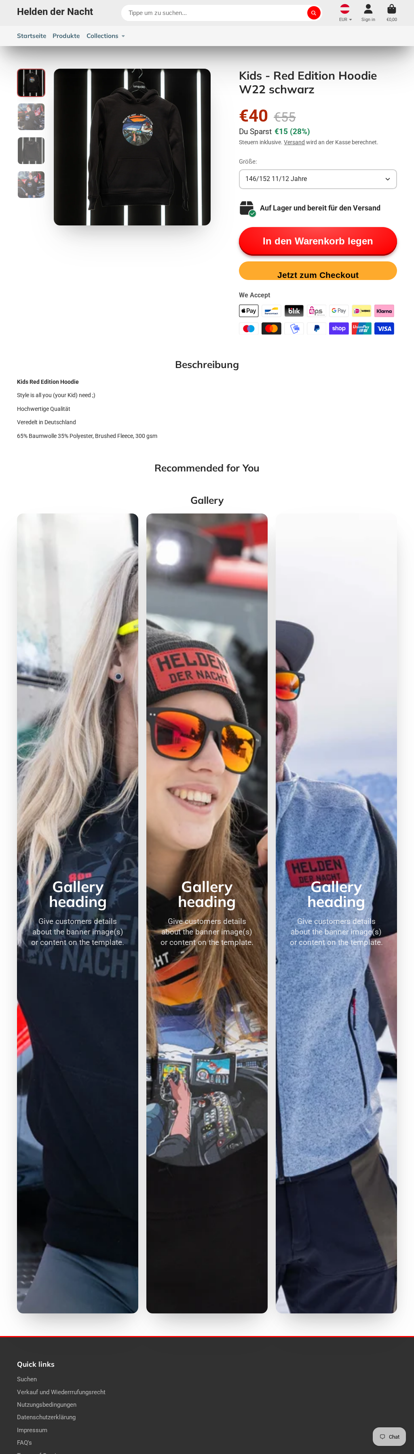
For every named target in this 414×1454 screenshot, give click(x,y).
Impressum (32, 1430)
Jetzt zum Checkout (318, 275)
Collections (102, 36)
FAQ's (24, 1442)
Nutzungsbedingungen (46, 1404)
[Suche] (314, 13)
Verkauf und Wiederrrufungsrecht (61, 1392)
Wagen (392, 12)
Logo (55, 13)
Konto (368, 12)
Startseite (31, 36)
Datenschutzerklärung (46, 1417)
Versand (294, 142)
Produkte (66, 36)
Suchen (27, 1379)
